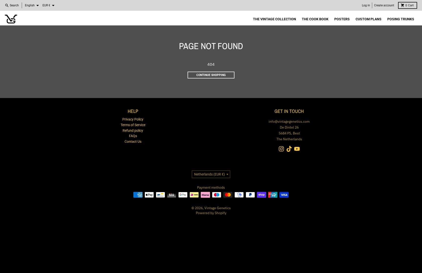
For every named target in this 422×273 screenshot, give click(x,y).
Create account (384, 5)
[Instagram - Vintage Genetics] (281, 149)
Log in (366, 5)
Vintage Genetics (217, 208)
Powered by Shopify (211, 213)
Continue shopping (211, 75)
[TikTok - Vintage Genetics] (289, 149)
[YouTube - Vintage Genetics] (297, 149)
